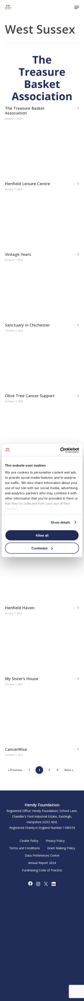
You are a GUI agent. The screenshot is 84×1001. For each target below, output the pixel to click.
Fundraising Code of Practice (42, 870)
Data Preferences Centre (42, 855)
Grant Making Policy (61, 848)
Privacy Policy (55, 841)
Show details (60, 522)
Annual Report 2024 (42, 863)
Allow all (42, 535)
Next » (68, 770)
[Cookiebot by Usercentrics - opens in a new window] (60, 450)
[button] (76, 7)
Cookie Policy (29, 841)
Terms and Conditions (24, 848)
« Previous (15, 770)
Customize (39, 548)
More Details (43, 74)
